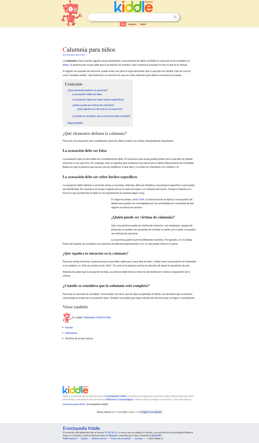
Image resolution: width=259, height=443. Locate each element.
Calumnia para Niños (74, 404)
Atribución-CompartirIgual (119, 399)
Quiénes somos (99, 438)
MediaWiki (156, 435)
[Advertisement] (129, 36)
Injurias (69, 327)
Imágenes (132, 24)
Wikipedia (113, 435)
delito (65, 64)
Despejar (169, 17)
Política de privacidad (120, 438)
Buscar (175, 17)
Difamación (71, 333)
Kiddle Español (70, 438)
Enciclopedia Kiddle (115, 396)
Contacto (138, 438)
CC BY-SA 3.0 (111, 432)
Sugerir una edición (151, 411)
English (143, 24)
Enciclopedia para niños (74, 54)
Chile (141, 199)
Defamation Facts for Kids (97, 317)
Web (123, 24)
